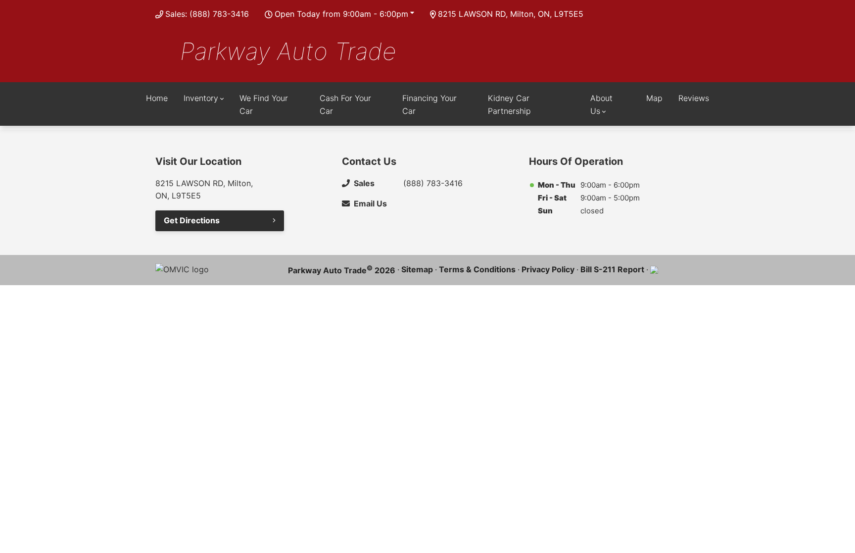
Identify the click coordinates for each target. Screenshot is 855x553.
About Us (601, 104)
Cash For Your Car (345, 104)
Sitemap (417, 269)
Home (157, 98)
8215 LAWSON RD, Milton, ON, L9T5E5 (510, 14)
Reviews (693, 98)
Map (654, 98)
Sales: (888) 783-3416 (207, 14)
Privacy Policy (548, 269)
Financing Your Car (429, 104)
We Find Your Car (263, 104)
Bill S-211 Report (612, 269)
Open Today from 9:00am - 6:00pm (341, 14)
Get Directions (192, 220)
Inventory (201, 98)
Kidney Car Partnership (509, 104)
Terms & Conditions (477, 269)
